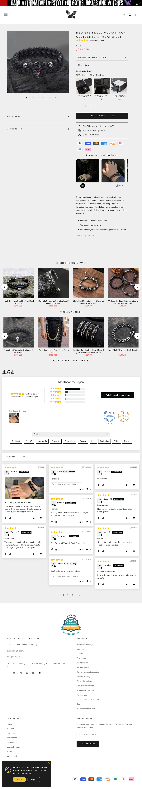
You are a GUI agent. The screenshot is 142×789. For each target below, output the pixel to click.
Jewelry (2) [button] (42, 441)
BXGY (9, 751)
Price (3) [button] (29, 441)
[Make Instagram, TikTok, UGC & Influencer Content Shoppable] (120, 186)
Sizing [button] (116, 441)
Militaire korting (83, 676)
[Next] (55, 97)
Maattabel (14, 116)
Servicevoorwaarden (85, 685)
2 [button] (67, 595)
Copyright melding (84, 681)
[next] (137, 287)
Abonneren (88, 744)
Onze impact (82, 658)
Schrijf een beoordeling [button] (118, 395)
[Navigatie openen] (5, 14)
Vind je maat (82, 695)
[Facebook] (86, 236)
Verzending (14, 129)
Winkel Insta (12, 756)
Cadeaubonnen (13, 747)
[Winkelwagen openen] (136, 14)
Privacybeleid (82, 662)
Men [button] (93, 441)
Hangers (10, 728)
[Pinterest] (93, 236)
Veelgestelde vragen (85, 644)
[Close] (48, 762)
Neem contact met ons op (88, 699)
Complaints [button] (70, 441)
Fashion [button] (83, 441)
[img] (10, 467)
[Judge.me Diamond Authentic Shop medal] (109, 416)
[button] (82, 40)
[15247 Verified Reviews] (71, 636)
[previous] (4, 287)
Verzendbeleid (83, 667)
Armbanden (12, 737)
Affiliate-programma (85, 690)
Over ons (80, 653)
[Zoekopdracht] (130, 14)
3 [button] (72, 595)
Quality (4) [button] (16, 441)
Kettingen (11, 733)
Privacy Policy (25, 773)
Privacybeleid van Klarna (87, 708)
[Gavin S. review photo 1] (24, 488)
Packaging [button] (104, 441)
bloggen (80, 649)
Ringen (10, 724)
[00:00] (38, 62)
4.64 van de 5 (31, 394)
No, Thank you (98, 75)
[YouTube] (33, 672)
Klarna (79, 704)
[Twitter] (89, 236)
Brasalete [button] (56, 441)
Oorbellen (11, 742)
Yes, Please (83, 75)
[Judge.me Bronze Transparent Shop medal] (123, 416)
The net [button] (127, 441)
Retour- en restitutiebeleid (88, 672)
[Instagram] (21, 672)
